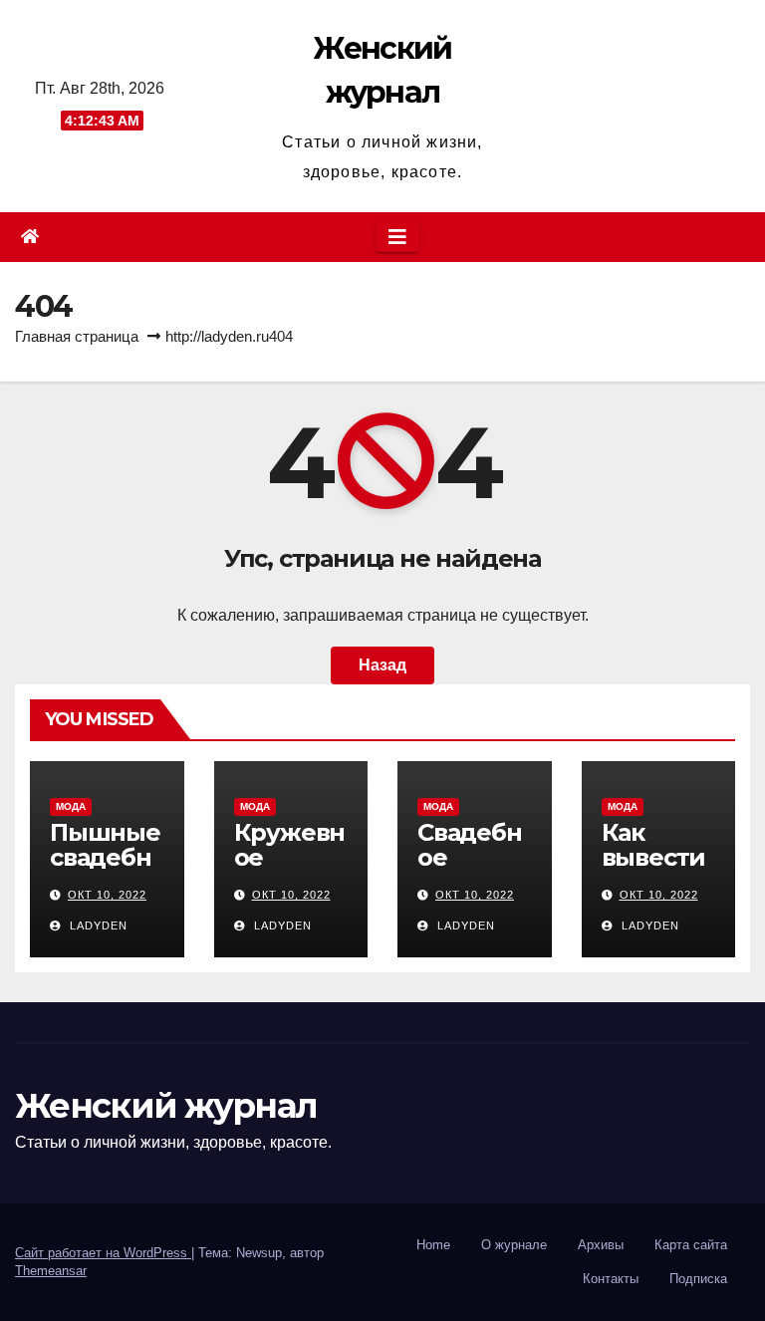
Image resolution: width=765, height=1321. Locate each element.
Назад (382, 665)
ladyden (97, 925)
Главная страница (76, 336)
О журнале (514, 1244)
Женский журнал (166, 1106)
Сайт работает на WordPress (103, 1252)
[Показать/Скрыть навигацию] (397, 237)
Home (433, 1244)
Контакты (610, 1278)
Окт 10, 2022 (107, 895)
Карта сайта (690, 1244)
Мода (71, 806)
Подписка (698, 1278)
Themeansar (51, 1270)
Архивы (601, 1244)
